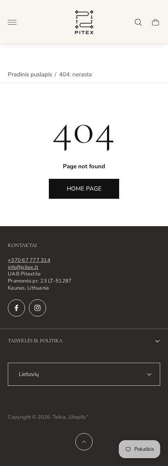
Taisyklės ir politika (35, 341)
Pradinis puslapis (30, 74)
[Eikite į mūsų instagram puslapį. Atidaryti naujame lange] (37, 308)
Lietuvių (29, 374)
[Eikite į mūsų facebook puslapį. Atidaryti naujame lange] (16, 308)
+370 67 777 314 (29, 260)
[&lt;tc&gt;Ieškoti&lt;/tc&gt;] (138, 22)
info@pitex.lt (23, 267)
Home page (84, 189)
